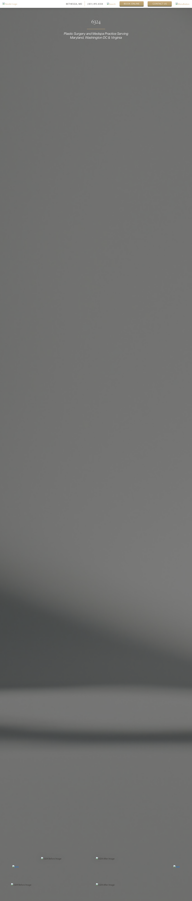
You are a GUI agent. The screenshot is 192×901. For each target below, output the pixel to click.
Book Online (131, 3)
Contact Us (160, 3)
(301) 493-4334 (95, 4)
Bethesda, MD (74, 4)
